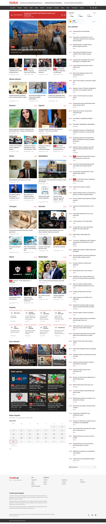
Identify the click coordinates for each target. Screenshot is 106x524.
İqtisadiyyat (49, 7)
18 (21, 438)
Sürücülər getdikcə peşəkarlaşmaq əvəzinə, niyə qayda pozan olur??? (44, 317)
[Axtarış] (95, 3)
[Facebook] (90, 8)
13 (37, 434)
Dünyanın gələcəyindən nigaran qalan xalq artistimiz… (30, 332)
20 (37, 438)
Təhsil (67, 7)
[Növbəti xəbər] (64, 37)
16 (62, 434)
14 (45, 434)
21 (45, 438)
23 (62, 438)
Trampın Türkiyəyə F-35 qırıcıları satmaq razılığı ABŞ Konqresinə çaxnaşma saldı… (30, 317)
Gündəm (20, 7)
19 (29, 438)
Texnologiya (75, 7)
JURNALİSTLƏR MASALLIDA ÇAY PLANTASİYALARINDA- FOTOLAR (60, 317)
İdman (62, 7)
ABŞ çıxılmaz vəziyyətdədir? (13, 316)
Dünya (36, 7)
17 (13, 438)
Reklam (33, 484)
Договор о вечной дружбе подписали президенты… (32, 2)
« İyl (10, 448)
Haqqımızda (34, 479)
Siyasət (25, 7)
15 (54, 434)
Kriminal (42, 7)
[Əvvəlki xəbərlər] (10, 92)
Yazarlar (82, 7)
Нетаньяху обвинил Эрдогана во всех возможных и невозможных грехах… (44, 332)
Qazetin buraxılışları (35, 486)
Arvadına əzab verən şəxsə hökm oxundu (14, 331)
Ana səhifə (12, 7)
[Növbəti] (65, 15)
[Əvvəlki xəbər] (11, 37)
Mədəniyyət (82, 482)
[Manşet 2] (36, 55)
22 (54, 438)
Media (31, 7)
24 (13, 441)
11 (21, 434)
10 (13, 434)
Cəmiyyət (56, 7)
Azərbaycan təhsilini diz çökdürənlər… (53, 2)
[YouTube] (96, 8)
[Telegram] (93, 8)
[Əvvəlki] (62, 15)
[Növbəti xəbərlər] (65, 92)
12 (29, 434)
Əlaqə (32, 482)
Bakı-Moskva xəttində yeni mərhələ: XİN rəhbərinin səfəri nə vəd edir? (60, 332)
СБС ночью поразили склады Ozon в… (73, 2)
